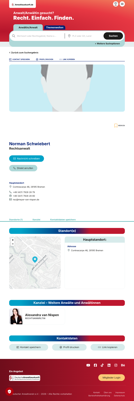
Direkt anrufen (25, 168)
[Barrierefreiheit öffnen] (115, 4)
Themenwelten (54, 27)
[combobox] (36, 35)
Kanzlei (36, 219)
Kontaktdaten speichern (63, 219)
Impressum (120, 392)
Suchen (113, 35)
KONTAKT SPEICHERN (21, 59)
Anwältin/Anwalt (28, 27)
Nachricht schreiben (28, 158)
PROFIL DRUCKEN (46, 59)
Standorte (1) (16, 219)
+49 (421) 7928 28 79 (24, 192)
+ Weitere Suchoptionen (107, 43)
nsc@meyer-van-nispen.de (26, 199)
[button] (35, 259)
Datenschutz (119, 395)
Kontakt (96, 392)
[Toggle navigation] (122, 4)
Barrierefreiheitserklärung (99, 395)
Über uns (107, 392)
